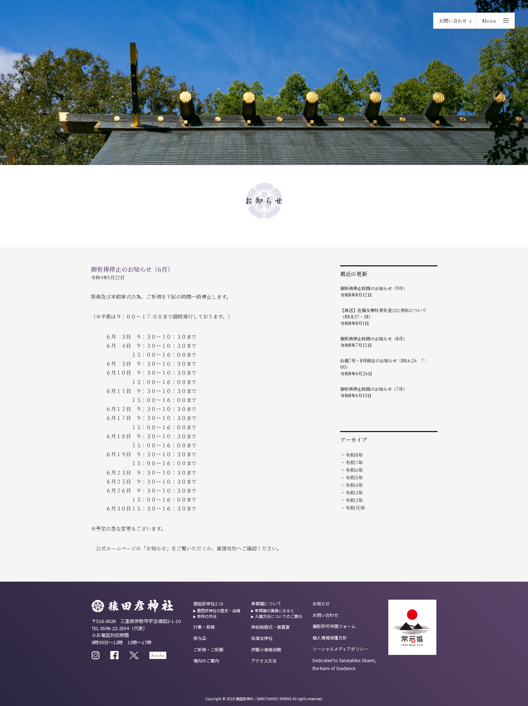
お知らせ (321, 603)
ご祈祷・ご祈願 (208, 649)
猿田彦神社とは (208, 603)
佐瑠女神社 (262, 638)
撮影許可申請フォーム (334, 626)
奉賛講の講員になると (274, 610)
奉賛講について (266, 603)
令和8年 (354, 454)
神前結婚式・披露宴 (270, 627)
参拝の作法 (207, 616)
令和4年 (354, 485)
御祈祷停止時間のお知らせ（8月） (373, 338)
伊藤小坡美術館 (266, 649)
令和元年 (355, 507)
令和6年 (354, 469)
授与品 (199, 638)
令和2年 (354, 500)
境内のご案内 (206, 660)
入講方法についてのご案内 (278, 616)
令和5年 (354, 477)
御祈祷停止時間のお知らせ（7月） (373, 389)
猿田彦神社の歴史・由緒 (218, 610)
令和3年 (354, 492)
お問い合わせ (453, 20)
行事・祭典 (204, 627)
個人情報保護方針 (329, 637)
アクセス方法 (264, 660)
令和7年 (354, 462)
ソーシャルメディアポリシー (340, 649)
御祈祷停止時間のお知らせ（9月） (373, 288)
